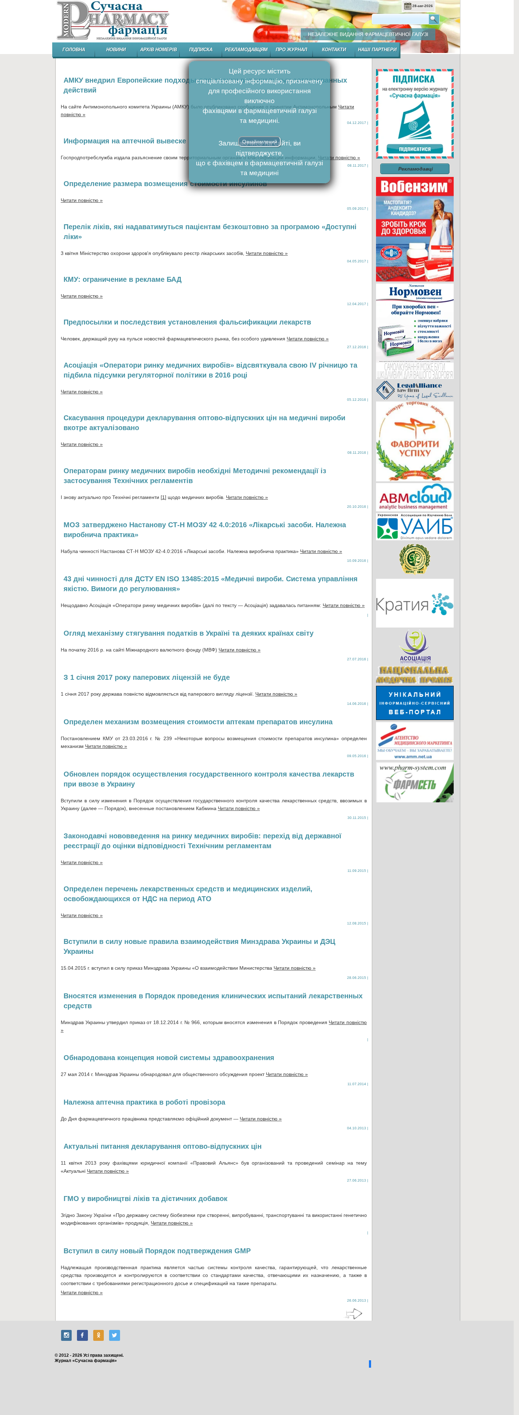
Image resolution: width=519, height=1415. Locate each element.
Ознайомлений (259, 141)
